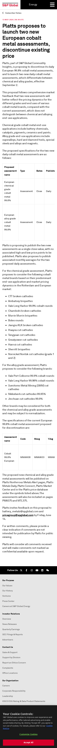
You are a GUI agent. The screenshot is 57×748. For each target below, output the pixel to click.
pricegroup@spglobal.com (17, 515)
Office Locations (10, 673)
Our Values (7, 585)
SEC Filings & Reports (12, 634)
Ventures (6, 596)
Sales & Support (9, 652)
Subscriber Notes (13, 13)
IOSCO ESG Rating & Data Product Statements (23, 701)
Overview (6, 619)
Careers (6, 685)
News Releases (9, 624)
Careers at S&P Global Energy (16, 606)
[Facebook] (26, 570)
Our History (7, 590)
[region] (28, 726)
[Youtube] (37, 570)
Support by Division (11, 657)
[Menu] (52, 4)
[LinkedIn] (42, 570)
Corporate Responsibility (13, 691)
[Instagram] (31, 570)
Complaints (7, 668)
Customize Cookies (28, 734)
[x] (21, 570)
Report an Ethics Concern (14, 662)
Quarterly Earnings (11, 629)
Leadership (7, 696)
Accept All (28, 742)
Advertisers (7, 639)
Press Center (8, 601)
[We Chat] (47, 570)
